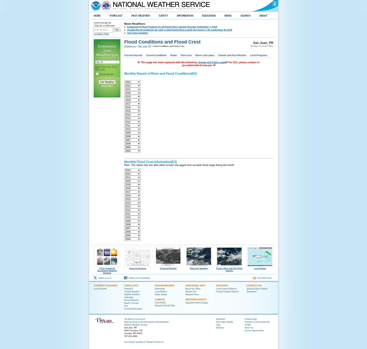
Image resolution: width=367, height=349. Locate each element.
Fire (126, 305)
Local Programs (258, 55)
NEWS (227, 15)
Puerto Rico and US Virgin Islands (229, 269)
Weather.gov (130, 46)
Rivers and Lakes (204, 55)
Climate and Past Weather (232, 55)
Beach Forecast (131, 302)
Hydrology (128, 297)
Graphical (128, 288)
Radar (173, 55)
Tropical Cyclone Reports (227, 291)
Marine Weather (131, 300)
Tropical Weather (168, 268)
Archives (222, 285)
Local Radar (260, 268)
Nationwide (160, 288)
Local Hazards (100, 288)
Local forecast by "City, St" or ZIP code (104, 24)
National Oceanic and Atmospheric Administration (146, 321)
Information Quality (224, 321)
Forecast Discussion (133, 308)
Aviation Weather (132, 294)
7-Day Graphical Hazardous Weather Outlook (107, 270)
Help (218, 324)
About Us (249, 327)
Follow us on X (104, 278)
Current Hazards (133, 55)
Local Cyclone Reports (226, 288)
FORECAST (116, 15)
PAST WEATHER (141, 15)
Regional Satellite (199, 268)
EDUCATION (208, 15)
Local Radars (161, 291)
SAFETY (163, 15)
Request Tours (192, 294)
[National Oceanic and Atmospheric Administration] (95, 5)
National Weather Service (135, 324)
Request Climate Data (165, 305)
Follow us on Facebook (138, 278)
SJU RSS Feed (263, 278)
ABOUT (263, 15)
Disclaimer (220, 318)
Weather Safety (195, 299)
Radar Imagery (165, 285)
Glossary (220, 327)
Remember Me (107, 74)
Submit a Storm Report (257, 288)
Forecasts (186, 55)
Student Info (190, 291)
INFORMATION (185, 15)
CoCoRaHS (160, 302)
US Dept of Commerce (134, 318)
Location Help (101, 33)
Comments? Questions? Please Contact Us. (144, 341)
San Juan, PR (144, 46)
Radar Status (161, 294)
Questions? (252, 291)
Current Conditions (156, 55)
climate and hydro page (211, 62)
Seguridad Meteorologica (196, 302)
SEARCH (245, 15)
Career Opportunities (254, 330)
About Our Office (193, 288)
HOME (97, 15)
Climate (160, 299)
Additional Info (195, 285)
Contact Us (254, 285)
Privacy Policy (107, 86)
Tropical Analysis (137, 268)
